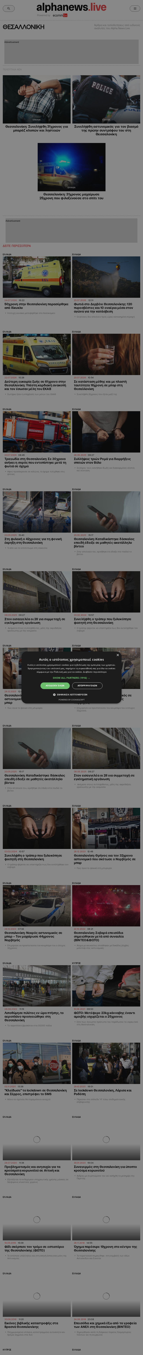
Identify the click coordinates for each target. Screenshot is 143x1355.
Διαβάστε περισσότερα (94, 671)
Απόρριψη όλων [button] (87, 685)
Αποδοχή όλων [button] (55, 685)
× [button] (117, 655)
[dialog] (71, 677)
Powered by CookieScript (72, 700)
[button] (71, 677)
